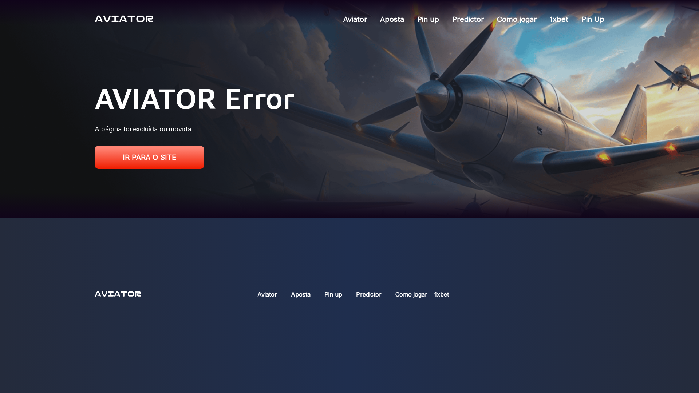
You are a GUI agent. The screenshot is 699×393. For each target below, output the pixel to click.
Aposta (392, 19)
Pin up (428, 19)
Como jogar (517, 19)
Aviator (355, 19)
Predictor (468, 19)
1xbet (559, 19)
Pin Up (592, 19)
